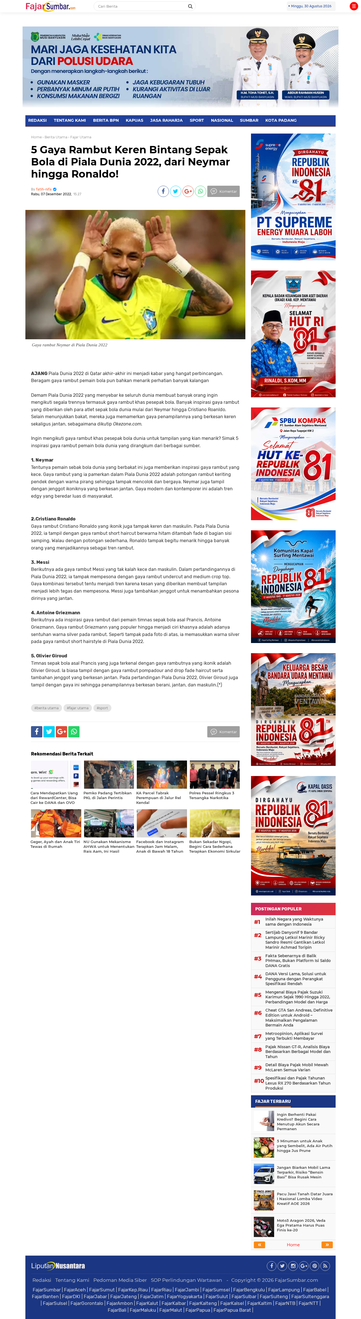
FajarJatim (152, 1296)
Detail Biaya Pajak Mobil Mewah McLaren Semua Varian (296, 1067)
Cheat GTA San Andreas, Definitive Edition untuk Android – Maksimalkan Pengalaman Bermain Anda (299, 1017)
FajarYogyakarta (184, 1296)
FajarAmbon (120, 1303)
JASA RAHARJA (166, 120)
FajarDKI (71, 1296)
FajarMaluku (143, 1310)
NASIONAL (222, 120)
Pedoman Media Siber (120, 1280)
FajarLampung (284, 1290)
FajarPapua (198, 1310)
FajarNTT (308, 1303)
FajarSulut (217, 1296)
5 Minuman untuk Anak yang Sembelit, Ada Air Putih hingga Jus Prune (305, 1146)
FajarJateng (123, 1296)
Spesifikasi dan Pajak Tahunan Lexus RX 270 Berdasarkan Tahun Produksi (298, 1083)
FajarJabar (95, 1296)
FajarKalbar (174, 1303)
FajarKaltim (259, 1303)
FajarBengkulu (249, 1290)
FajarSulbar (244, 1296)
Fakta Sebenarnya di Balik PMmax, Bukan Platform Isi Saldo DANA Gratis (298, 961)
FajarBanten (45, 1296)
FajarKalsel (232, 1303)
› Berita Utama (55, 137)
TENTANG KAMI (70, 120)
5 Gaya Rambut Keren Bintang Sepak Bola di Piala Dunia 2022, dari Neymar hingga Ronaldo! (130, 161)
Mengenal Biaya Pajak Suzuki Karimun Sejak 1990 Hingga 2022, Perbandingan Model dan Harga (297, 997)
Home (36, 137)
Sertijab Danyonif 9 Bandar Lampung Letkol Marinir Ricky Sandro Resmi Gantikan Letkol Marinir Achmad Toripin (295, 940)
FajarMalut (170, 1310)
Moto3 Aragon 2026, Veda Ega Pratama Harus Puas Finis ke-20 (301, 1225)
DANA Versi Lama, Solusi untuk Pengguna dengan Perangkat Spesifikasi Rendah (295, 979)
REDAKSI (37, 120)
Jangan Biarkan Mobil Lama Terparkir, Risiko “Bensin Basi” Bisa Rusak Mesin (303, 1172)
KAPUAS (134, 120)
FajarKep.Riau (133, 1290)
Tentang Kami (72, 1280)
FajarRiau (161, 1290)
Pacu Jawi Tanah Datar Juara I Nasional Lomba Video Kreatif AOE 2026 (305, 1199)
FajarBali (117, 1310)
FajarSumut (102, 1290)
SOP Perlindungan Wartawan (186, 1280)
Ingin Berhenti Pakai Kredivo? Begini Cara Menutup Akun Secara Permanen (298, 1121)
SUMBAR (249, 120)
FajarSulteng (274, 1296)
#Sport (102, 708)
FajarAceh (75, 1290)
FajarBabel (314, 1290)
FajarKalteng (203, 1303)
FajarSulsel (55, 1303)
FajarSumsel (216, 1290)
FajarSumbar (47, 1290)
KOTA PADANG (281, 120)
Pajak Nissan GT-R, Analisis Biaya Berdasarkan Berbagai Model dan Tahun (298, 1052)
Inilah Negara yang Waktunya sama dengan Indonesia (294, 921)
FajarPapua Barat (232, 1310)
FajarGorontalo (87, 1303)
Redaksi (41, 1280)
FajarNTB (285, 1303)
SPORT (197, 120)
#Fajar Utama (78, 708)
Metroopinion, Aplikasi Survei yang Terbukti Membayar (294, 1036)
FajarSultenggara (310, 1296)
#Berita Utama (46, 708)
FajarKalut (147, 1303)
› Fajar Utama (79, 137)
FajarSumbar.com (296, 1280)
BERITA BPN (106, 120)
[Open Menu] (354, 6)
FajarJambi (187, 1290)
